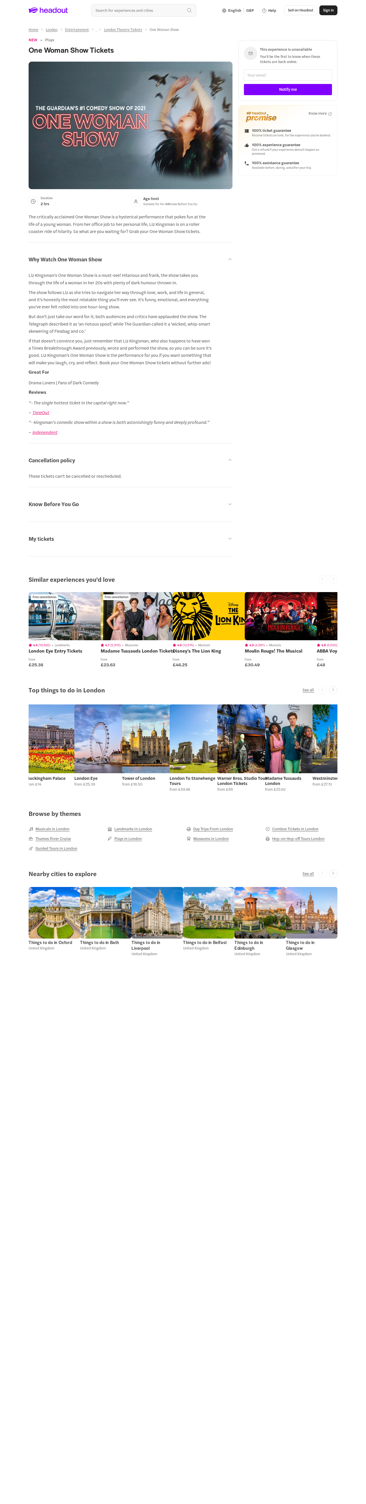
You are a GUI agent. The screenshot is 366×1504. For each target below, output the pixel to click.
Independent (44, 432)
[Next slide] (333, 690)
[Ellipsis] (96, 31)
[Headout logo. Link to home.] (48, 10)
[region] (69, 616)
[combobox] (144, 10)
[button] (52, 747)
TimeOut (40, 412)
